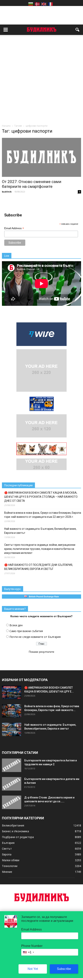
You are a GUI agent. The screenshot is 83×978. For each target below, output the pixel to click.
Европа (6, 854)
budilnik (7, 191)
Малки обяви (10, 860)
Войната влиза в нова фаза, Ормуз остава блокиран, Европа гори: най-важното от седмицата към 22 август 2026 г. (42, 514)
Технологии (9, 866)
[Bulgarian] (30, 4)
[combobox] (28, 952)
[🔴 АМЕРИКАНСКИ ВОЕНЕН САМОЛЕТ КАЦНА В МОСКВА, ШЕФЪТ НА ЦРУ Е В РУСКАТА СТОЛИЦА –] (11, 692)
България (8, 843)
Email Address (14, 228)
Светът (7, 848)
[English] (44, 4)
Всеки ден (16, 625)
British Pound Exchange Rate (43, 596)
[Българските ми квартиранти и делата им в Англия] (11, 784)
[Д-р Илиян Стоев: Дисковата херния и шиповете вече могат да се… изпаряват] (11, 802)
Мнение (7, 872)
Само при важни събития (26, 631)
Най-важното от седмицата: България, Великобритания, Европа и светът (40, 530)
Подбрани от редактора (18, 837)
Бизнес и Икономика (15, 831)
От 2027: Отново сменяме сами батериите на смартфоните (31, 184)
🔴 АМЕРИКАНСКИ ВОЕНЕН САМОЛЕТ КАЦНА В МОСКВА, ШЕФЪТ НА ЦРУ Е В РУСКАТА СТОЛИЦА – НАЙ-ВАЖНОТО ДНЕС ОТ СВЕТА (41, 496)
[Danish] (37, 4)
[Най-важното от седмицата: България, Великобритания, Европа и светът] (11, 729)
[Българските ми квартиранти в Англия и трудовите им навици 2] (11, 765)
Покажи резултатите (41, 651)
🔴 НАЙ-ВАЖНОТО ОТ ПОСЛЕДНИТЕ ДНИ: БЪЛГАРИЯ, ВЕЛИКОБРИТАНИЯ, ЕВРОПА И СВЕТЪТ (38, 566)
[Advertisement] (41, 80)
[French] (50, 4)
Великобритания (13, 825)
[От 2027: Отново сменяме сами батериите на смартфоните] (41, 157)
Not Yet (33, 968)
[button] (77, 30)
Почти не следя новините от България (35, 637)
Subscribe (64, 968)
